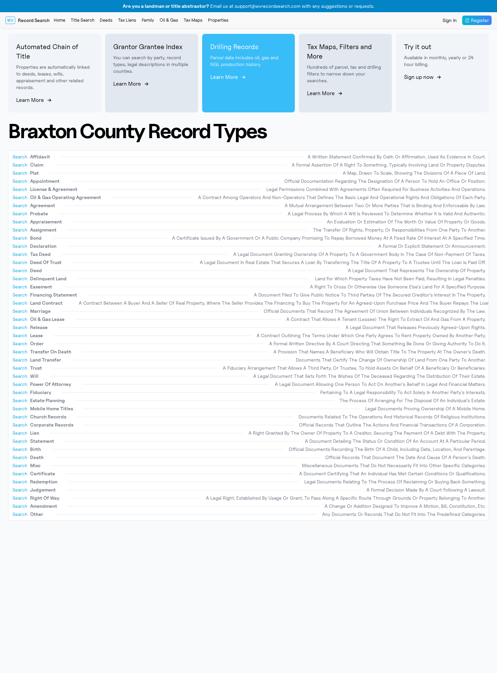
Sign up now (418, 77)
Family (148, 20)
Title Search (82, 20)
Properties (218, 20)
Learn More (30, 100)
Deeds (106, 20)
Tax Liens (127, 20)
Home (59, 20)
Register (480, 20)
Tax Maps (193, 20)
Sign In (450, 20)
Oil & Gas (169, 20)
